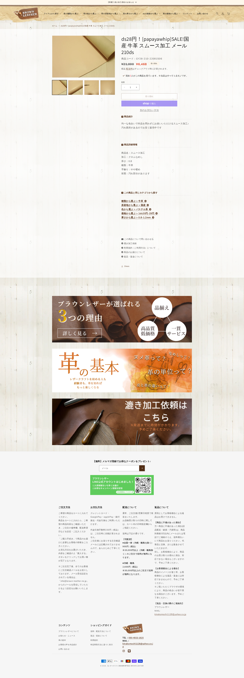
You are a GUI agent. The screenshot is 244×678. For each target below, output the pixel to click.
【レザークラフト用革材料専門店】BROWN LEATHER (125, 666)
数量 (123, 82)
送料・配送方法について (100, 631)
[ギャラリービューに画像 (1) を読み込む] (59, 87)
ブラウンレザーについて (68, 631)
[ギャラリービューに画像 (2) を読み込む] (75, 87)
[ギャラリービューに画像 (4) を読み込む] (107, 87)
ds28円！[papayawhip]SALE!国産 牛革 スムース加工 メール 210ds (88, 26)
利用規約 (94, 640)
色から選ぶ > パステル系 (134, 209)
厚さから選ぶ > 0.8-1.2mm (136, 217)
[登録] (142, 468)
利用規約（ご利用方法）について (140, 248)
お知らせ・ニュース (66, 636)
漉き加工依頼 (130, 243)
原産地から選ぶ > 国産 (133, 205)
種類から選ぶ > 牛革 (132, 201)
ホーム (54, 26)
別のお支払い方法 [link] (149, 110)
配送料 (129, 68)
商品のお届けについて (134, 252)
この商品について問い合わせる (139, 239)
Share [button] (126, 266)
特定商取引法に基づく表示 (101, 644)
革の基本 (62, 640)
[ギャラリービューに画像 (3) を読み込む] (91, 87)
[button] (52, 13)
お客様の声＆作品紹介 (67, 644)
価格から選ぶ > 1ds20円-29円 (137, 213)
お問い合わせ (64, 649)
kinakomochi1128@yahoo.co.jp (170, 614)
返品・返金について (133, 256)
